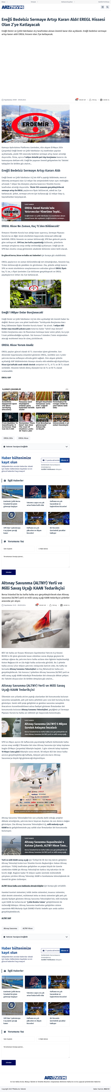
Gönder (8, 572)
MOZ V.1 (106, 1089)
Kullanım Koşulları (67, 2)
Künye (3, 2)
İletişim (33, 2)
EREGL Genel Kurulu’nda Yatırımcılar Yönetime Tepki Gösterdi (42, 210)
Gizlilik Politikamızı (48, 469)
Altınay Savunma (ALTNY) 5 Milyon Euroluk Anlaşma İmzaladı (46, 725)
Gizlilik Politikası (103, 2)
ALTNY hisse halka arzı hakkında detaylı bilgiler (23, 886)
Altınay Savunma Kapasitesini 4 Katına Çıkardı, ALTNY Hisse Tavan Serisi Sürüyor (46, 844)
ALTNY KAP (6, 918)
